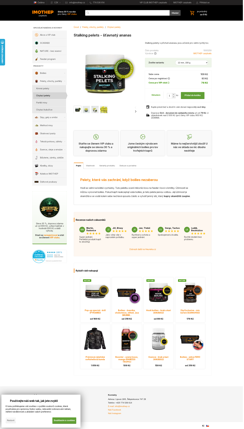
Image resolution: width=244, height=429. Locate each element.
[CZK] (203, 425)
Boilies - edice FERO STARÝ (190, 358)
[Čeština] (207, 425)
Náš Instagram (114, 413)
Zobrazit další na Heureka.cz (142, 249)
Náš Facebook (114, 410)
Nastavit (10, 420)
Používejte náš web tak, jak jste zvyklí (34, 401)
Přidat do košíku (193, 95)
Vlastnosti (90, 165)
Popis (78, 165)
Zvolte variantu (156, 62)
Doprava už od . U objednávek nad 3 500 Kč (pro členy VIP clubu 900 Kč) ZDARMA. (180, 115)
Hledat (175, 13)
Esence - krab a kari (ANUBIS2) (158, 358)
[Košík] (198, 13)
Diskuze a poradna (128, 165)
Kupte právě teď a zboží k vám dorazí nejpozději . (178, 107)
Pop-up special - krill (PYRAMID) (95, 311)
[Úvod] (43, 13)
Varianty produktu (107, 165)
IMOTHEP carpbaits (202, 53)
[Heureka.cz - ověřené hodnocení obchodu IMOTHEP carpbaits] (49, 262)
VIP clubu (54, 237)
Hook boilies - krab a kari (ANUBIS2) (158, 311)
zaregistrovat (51, 235)
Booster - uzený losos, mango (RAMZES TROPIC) (126, 359)
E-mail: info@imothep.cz (119, 406)
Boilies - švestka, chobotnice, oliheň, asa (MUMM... (127, 312)
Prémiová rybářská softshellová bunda (95, 358)
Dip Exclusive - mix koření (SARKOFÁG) (190, 311)
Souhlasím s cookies (64, 420)
